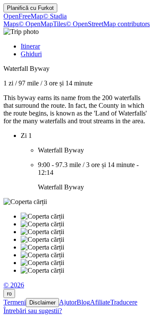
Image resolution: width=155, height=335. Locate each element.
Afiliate (100, 302)
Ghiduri (31, 54)
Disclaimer (42, 302)
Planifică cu (30, 8)
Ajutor (68, 302)
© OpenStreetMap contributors (108, 23)
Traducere (123, 302)
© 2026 (13, 285)
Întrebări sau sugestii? (32, 310)
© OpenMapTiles (42, 23)
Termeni (14, 302)
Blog (83, 302)
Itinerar (30, 46)
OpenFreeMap (23, 16)
